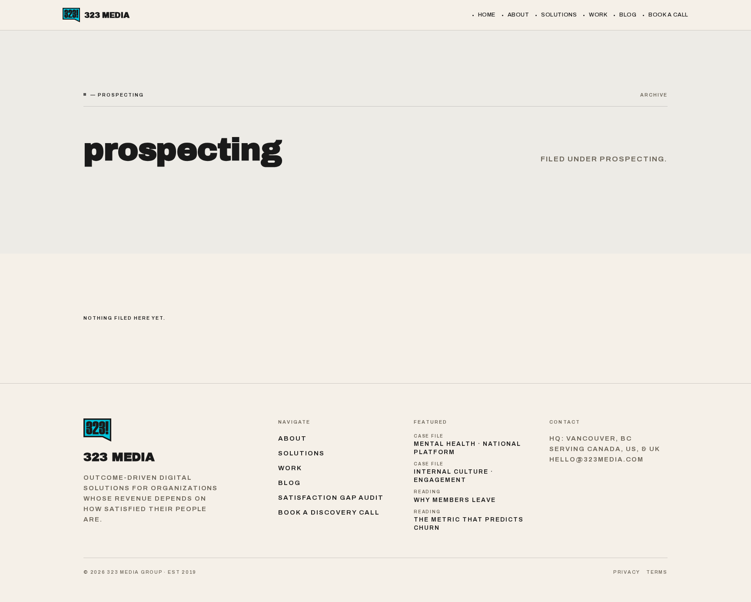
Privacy (626, 572)
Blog (627, 15)
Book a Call (668, 15)
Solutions (559, 15)
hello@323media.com (596, 459)
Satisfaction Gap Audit (331, 497)
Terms (657, 572)
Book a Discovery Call (329, 512)
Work (598, 15)
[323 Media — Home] (172, 429)
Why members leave (455, 500)
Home (486, 15)
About (518, 15)
